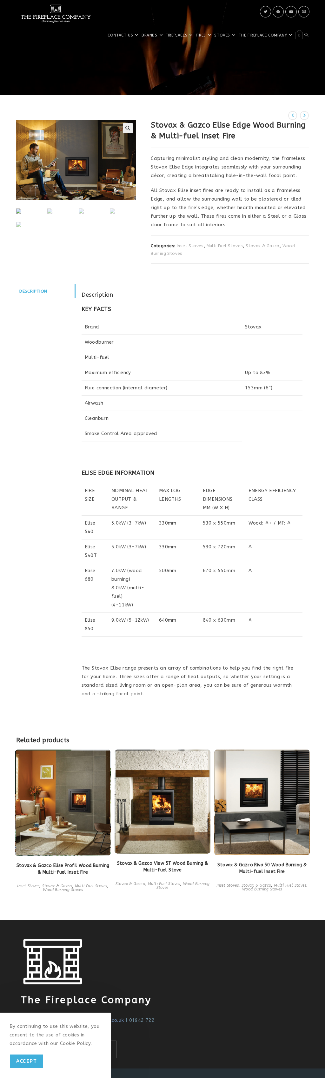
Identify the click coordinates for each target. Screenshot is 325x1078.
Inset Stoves (190, 245)
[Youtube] (291, 11)
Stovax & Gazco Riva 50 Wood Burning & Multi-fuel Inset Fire (262, 868)
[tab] (45, 291)
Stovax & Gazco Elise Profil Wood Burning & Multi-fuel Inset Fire (63, 869)
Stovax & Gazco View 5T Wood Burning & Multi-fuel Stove (162, 867)
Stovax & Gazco (263, 245)
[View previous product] (292, 115)
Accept (26, 1061)
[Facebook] (278, 11)
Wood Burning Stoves (63, 890)
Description (33, 291)
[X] (265, 11)
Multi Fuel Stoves (225, 245)
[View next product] (304, 115)
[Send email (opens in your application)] (303, 11)
